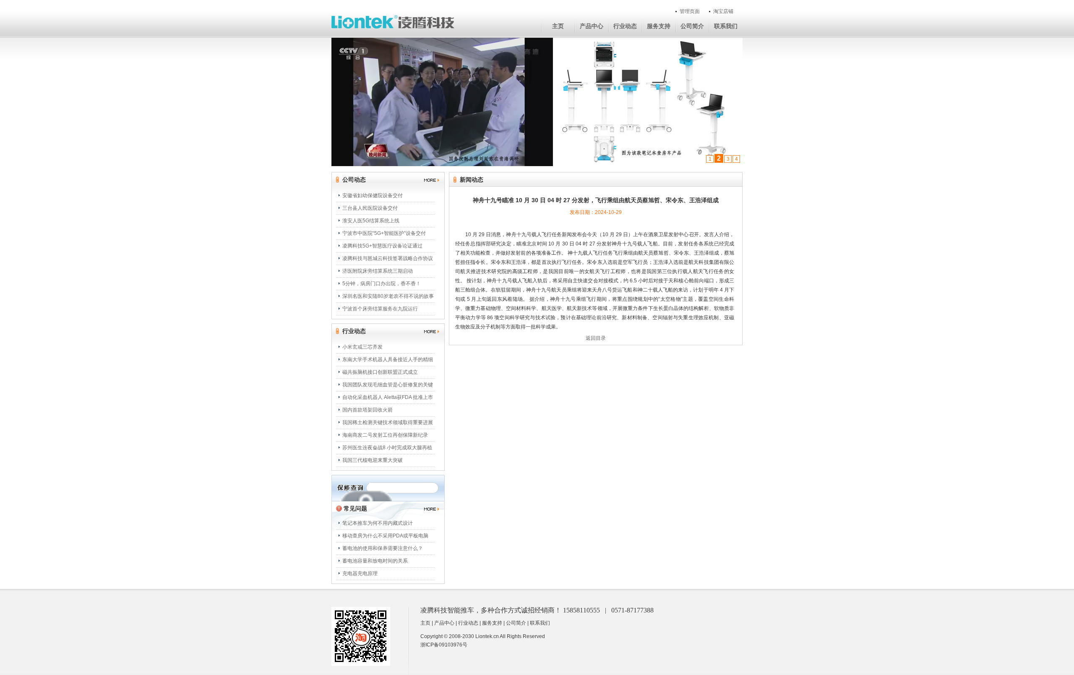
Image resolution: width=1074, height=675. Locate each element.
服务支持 (658, 26)
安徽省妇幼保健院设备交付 (372, 195)
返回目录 (596, 338)
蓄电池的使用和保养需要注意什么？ (382, 548)
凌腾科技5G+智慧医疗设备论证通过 (382, 246)
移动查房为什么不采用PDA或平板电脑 (385, 536)
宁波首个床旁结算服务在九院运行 (380, 309)
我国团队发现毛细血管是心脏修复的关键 (387, 385)
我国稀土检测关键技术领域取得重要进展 (387, 422)
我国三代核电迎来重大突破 (372, 460)
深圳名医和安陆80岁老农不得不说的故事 (388, 296)
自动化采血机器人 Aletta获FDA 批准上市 (387, 397)
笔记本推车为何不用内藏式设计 (377, 523)
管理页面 (690, 11)
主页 (558, 26)
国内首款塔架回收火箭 (367, 410)
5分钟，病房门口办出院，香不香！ (381, 284)
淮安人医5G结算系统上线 (370, 221)
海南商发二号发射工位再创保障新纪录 (385, 435)
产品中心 (591, 26)
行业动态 (625, 26)
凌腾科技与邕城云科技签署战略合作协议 (387, 258)
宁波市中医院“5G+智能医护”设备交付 (384, 233)
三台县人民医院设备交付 (370, 208)
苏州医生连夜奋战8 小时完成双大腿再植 (387, 448)
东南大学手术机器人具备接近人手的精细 (387, 359)
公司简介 (692, 26)
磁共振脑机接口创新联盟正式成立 (380, 372)
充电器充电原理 (360, 573)
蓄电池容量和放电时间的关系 (375, 561)
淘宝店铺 (723, 11)
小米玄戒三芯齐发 (362, 347)
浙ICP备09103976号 (443, 645)
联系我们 (726, 26)
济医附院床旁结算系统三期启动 (377, 271)
